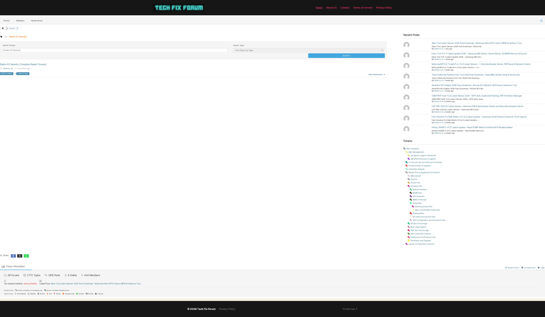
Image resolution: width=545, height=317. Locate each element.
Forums (6, 20)
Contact (344, 7)
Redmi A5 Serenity (7, 73)
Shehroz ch (8, 68)
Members (20, 20)
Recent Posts (36, 20)
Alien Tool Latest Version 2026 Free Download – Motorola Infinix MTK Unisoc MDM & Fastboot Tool (477, 43)
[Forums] (3, 28)
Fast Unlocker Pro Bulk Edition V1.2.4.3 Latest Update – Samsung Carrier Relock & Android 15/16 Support (479, 117)
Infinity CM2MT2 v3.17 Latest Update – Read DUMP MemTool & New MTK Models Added (472, 127)
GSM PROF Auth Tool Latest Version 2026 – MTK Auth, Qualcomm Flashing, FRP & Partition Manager (477, 96)
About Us (331, 7)
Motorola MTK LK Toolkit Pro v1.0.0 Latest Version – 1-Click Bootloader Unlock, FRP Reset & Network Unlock (481, 64)
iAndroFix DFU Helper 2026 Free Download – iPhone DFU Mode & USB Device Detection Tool (474, 85)
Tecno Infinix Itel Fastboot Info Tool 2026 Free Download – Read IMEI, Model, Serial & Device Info (476, 75)
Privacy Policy (384, 7)
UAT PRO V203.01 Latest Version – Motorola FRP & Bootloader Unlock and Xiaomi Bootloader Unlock (477, 106)
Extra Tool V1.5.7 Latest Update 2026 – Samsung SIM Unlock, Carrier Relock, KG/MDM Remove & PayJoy (479, 53)
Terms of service (363, 7)
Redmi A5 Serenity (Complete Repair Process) (23, 64)
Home (319, 7)
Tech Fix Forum (206, 308)
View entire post (375, 74)
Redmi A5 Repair (23, 73)
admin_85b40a (30, 283)
